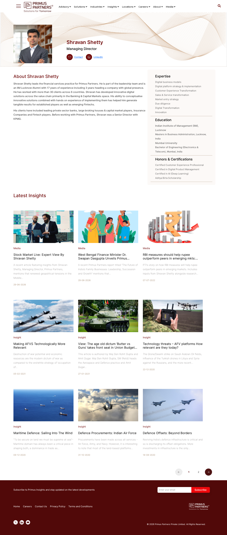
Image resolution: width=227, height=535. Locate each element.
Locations (128, 7)
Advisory (64, 7)
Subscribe (200, 489)
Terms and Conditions (80, 506)
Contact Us (41, 506)
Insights (112, 7)
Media (170, 7)
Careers (144, 7)
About (157, 7)
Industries (96, 7)
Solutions (80, 7)
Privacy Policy (57, 506)
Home (16, 506)
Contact (78, 57)
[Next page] (208, 472)
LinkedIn (98, 57)
